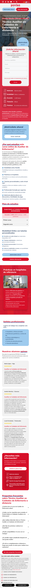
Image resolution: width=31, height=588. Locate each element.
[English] (29, 2)
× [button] (29, 555)
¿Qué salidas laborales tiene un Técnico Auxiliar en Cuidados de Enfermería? (13, 521)
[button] (15, 582)
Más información (16, 569)
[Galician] (26, 2)
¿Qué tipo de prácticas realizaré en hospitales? (12, 526)
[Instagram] (3, 1)
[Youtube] (11, 2)
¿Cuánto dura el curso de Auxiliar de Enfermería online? (13, 507)
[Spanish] (24, 2)
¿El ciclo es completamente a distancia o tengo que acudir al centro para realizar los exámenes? (15, 545)
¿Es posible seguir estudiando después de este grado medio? (14, 538)
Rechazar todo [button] (22, 585)
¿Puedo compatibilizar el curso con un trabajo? (13, 532)
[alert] (15, 571)
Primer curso (7, 220)
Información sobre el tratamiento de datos (15, 78)
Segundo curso (8, 224)
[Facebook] (5, 2)
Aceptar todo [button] (8, 585)
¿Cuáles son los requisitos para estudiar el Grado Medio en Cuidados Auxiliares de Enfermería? (14, 514)
